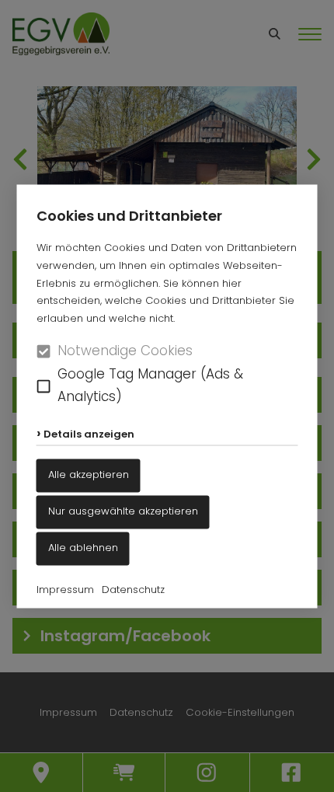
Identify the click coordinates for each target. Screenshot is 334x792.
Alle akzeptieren (88, 475)
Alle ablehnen (83, 547)
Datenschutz (133, 589)
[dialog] (167, 396)
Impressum (65, 589)
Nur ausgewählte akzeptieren (123, 511)
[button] (44, 386)
